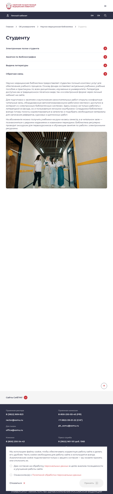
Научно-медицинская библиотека (56, 26)
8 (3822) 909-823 (14, 414)
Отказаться (16, 483)
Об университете (27, 26)
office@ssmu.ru (14, 430)
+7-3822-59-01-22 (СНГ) (70, 420)
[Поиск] (105, 15)
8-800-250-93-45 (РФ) (69, 414)
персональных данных (56, 466)
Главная (10, 26)
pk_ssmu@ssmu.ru (68, 425)
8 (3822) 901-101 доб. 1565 (71, 441)
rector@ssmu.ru (14, 420)
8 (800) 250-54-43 (15, 441)
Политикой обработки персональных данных (56, 475)
